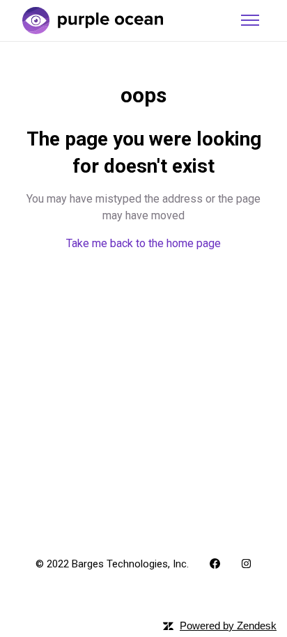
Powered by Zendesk (228, 625)
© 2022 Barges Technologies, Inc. (112, 564)
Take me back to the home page (143, 243)
